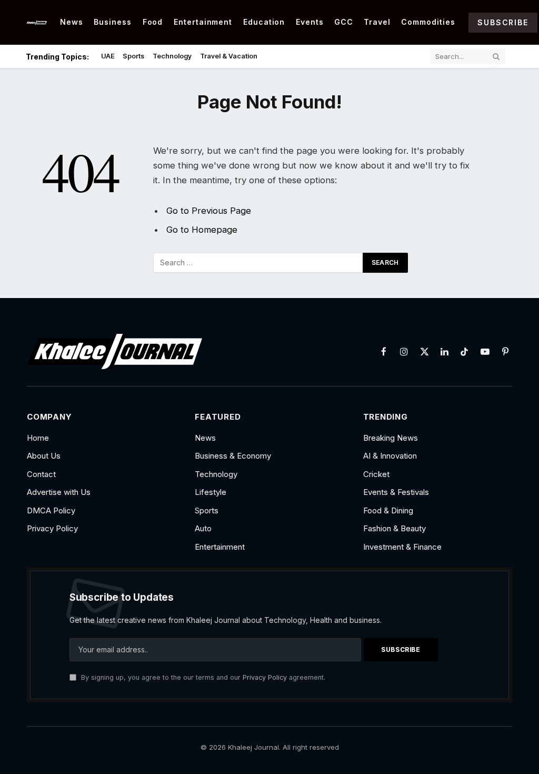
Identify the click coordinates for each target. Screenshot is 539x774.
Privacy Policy (265, 677)
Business (113, 21)
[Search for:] (258, 263)
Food (153, 21)
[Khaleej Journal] (36, 22)
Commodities (428, 21)
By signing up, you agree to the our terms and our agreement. (202, 677)
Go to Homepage (201, 229)
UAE (108, 56)
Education (264, 21)
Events (310, 21)
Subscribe (502, 22)
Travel (377, 21)
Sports (133, 56)
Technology (172, 56)
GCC (343, 21)
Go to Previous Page (208, 210)
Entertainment (203, 21)
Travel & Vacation (228, 56)
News (71, 21)
